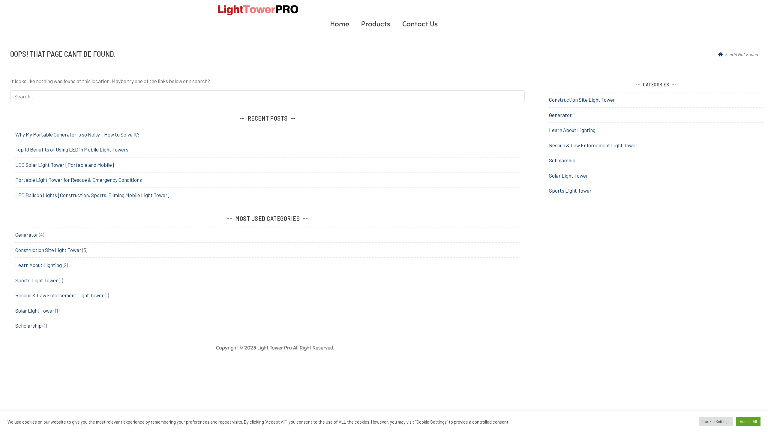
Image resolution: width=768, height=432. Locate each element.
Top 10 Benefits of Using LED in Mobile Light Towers (71, 149)
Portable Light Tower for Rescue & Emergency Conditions (78, 180)
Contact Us (420, 24)
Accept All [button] (748, 421)
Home (339, 24)
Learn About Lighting (38, 265)
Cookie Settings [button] (716, 421)
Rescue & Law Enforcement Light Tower (59, 295)
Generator (26, 235)
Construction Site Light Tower (48, 250)
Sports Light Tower (36, 280)
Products (375, 24)
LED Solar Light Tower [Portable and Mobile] (64, 165)
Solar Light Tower (34, 311)
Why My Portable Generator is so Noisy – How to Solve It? (77, 134)
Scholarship (28, 325)
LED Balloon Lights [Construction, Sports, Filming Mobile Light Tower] (92, 195)
